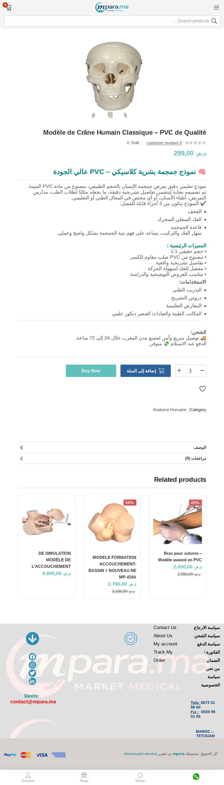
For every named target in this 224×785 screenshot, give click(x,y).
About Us (163, 635)
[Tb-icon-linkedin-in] (32, 681)
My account (165, 644)
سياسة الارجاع (207, 627)
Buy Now (90, 370)
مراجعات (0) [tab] (195, 458)
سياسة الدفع (208, 644)
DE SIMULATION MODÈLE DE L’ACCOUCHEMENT (51, 560)
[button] (8, 7)
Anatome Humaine (169, 409)
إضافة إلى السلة (141, 370)
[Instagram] (32, 665)
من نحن (213, 668)
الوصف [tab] (200, 447)
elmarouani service (140, 753)
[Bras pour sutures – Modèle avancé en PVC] (177, 522)
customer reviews (164, 142)
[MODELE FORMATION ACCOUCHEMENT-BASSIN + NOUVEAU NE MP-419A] (112, 524)
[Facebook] (32, 656)
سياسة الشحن (207, 635)
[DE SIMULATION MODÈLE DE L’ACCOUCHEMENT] (46, 522)
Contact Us (165, 627)
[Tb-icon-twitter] (32, 673)
